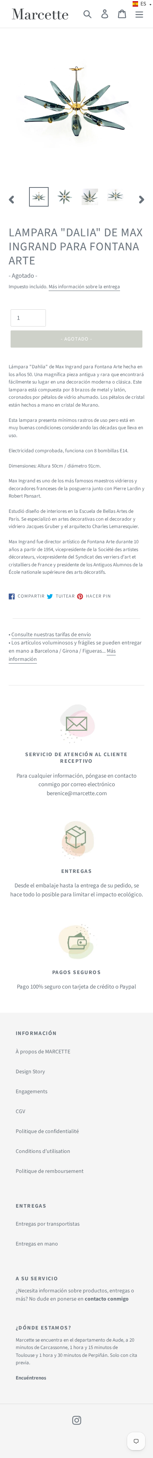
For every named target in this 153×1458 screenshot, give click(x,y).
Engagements (31, 1092)
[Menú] (139, 13)
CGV (20, 1111)
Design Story (30, 1072)
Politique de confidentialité (47, 1131)
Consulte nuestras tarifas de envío (51, 635)
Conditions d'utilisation (43, 1151)
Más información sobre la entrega (84, 286)
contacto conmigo (107, 1299)
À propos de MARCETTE (43, 1052)
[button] (142, 4)
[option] (39, 197)
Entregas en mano (37, 1244)
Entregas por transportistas (48, 1224)
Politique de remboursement (50, 1171)
